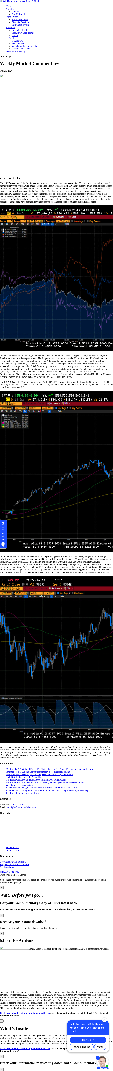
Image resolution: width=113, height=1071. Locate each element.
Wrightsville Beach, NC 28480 (14, 864)
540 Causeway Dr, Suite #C (13, 862)
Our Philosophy (19, 14)
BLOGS (10, 38)
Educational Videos (21, 30)
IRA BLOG (17, 40)
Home (9, 6)
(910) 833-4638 (16, 804)
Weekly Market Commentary (25, 46)
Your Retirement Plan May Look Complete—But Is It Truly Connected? (39, 774)
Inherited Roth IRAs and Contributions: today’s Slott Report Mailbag (38, 772)
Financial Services (20, 22)
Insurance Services (20, 25)
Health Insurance (20, 19)
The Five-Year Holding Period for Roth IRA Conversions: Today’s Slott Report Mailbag (47, 790)
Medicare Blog (19, 43)
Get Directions (7, 867)
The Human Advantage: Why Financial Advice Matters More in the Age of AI (42, 787)
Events (15, 35)
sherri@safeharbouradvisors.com (22, 807)
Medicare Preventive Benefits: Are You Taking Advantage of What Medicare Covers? (45, 782)
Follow (16, 847)
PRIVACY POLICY (9, 872)
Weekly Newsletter (20, 48)
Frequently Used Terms (23, 33)
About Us (10, 9)
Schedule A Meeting (15, 51)
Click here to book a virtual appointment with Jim (25, 1013)
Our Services (12, 17)
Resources (10, 27)
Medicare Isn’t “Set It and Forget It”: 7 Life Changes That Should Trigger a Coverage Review (49, 769)
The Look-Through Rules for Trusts (22, 793)
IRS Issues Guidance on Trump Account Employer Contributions (36, 779)
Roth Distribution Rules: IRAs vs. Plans (24, 777)
